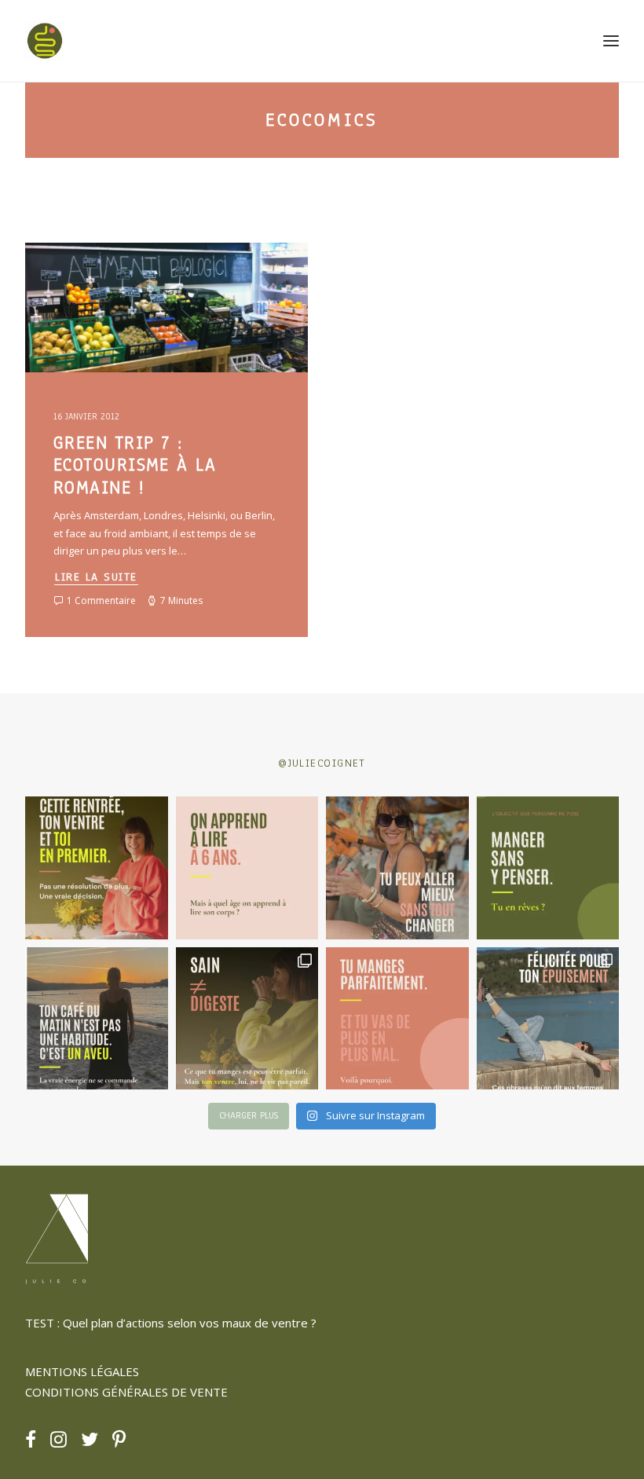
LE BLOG (201, 281)
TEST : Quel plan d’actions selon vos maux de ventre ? (171, 1323)
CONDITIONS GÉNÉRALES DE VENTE (126, 1392)
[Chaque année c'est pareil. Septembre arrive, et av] (96, 867)
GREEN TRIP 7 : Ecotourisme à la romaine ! (134, 465)
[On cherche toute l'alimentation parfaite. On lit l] (548, 867)
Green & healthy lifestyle (114, 281)
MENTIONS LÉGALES (82, 1371)
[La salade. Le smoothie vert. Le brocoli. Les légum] (247, 1018)
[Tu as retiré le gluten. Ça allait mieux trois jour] (397, 1018)
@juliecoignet (322, 763)
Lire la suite (96, 576)
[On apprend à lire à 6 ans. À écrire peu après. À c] (247, 867)
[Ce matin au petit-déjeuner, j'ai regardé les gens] (96, 1018)
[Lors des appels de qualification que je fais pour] (397, 867)
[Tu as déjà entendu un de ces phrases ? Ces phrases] (548, 1018)
